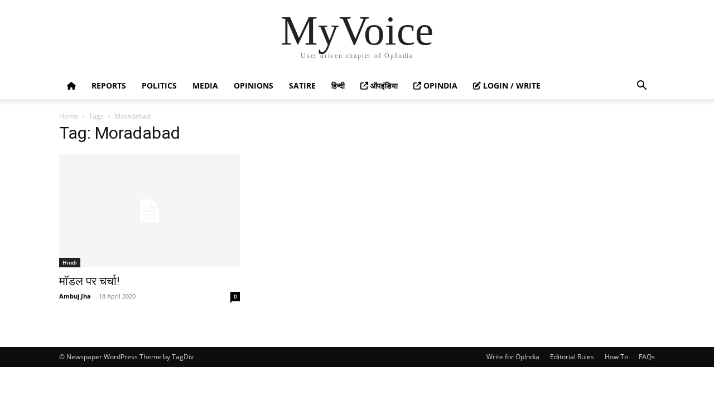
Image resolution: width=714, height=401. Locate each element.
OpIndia (439, 85)
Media (205, 85)
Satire (302, 85)
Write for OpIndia (512, 356)
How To (616, 356)
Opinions (253, 85)
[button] (641, 86)
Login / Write (511, 85)
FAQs (647, 356)
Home (68, 116)
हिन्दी (338, 85)
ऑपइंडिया (383, 85)
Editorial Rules (572, 356)
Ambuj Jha (75, 296)
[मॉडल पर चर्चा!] (149, 210)
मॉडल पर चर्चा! (89, 281)
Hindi (69, 262)
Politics (159, 85)
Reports (108, 85)
